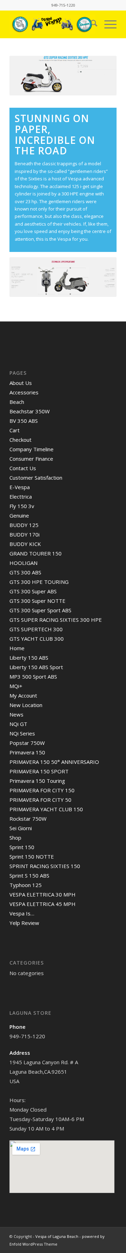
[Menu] (107, 24)
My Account (23, 695)
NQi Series (22, 733)
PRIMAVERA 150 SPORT (39, 771)
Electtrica (20, 496)
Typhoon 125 (25, 884)
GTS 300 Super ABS (33, 591)
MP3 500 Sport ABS (33, 676)
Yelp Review (24, 922)
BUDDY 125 (23, 524)
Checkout (20, 439)
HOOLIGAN (23, 562)
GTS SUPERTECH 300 (36, 629)
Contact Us (22, 468)
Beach (16, 401)
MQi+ (15, 685)
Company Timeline (31, 449)
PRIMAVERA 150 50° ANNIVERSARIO (54, 761)
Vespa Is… (21, 913)
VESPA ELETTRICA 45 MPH (42, 903)
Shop (15, 837)
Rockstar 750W (28, 818)
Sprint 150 (21, 847)
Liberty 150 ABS (28, 657)
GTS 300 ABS (25, 572)
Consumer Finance (31, 458)
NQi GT (18, 723)
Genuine (19, 515)
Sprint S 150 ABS (29, 875)
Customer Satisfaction (35, 477)
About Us (20, 382)
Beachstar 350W (29, 411)
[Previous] (25, 75)
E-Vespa (19, 487)
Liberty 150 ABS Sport (36, 667)
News (16, 714)
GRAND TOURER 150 (35, 553)
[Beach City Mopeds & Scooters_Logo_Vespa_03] (52, 24)
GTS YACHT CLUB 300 (36, 638)
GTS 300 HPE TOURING (39, 581)
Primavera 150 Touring (37, 780)
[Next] (100, 75)
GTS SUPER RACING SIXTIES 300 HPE (55, 619)
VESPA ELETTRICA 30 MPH (42, 894)
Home (16, 648)
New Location (25, 704)
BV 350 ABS (23, 420)
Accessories (23, 392)
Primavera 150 (27, 752)
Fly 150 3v (21, 505)
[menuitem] (90, 24)
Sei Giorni (20, 828)
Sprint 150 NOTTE (31, 856)
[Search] (90, 24)
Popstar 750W (27, 742)
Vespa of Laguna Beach (56, 1236)
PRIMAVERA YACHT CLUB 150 (46, 809)
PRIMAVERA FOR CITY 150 (42, 790)
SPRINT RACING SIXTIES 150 (44, 865)
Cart (14, 430)
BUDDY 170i (24, 534)
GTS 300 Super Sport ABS (40, 610)
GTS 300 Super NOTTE (37, 600)
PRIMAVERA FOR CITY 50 (40, 799)
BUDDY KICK (25, 543)
